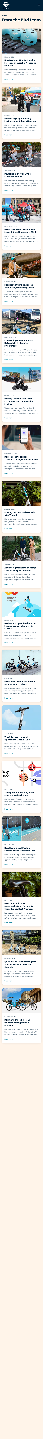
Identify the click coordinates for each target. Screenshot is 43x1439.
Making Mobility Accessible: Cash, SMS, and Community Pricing (18, 401)
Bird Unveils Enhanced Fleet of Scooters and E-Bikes (20, 683)
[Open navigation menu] (39, 5)
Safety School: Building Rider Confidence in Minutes (19, 794)
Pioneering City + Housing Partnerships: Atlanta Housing (20, 120)
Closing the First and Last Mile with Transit (19, 513)
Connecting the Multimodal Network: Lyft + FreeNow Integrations (18, 343)
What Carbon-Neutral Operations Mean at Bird (17, 738)
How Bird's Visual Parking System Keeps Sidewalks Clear (20, 849)
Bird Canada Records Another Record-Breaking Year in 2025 (20, 231)
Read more (8, 79)
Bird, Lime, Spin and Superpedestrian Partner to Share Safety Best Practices (18, 906)
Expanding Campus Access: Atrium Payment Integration (19, 286)
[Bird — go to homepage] (6, 5)
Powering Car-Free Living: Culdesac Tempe (18, 175)
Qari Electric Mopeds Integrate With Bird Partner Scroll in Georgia (20, 964)
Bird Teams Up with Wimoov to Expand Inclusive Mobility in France (20, 626)
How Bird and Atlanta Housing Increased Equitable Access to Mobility (20, 63)
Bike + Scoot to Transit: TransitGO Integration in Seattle (21, 458)
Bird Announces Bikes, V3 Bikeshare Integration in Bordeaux (17, 1022)
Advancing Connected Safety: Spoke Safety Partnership (20, 569)
